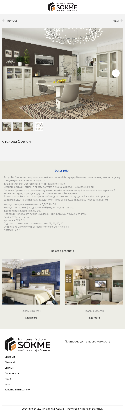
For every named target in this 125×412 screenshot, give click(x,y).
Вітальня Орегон (94, 311)
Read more (31, 317)
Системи (10, 356)
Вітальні (10, 362)
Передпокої (12, 373)
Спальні (9, 367)
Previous (12, 20)
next (116, 73)
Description (62, 170)
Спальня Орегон (31, 311)
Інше (7, 384)
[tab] (62, 170)
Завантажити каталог (18, 389)
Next (116, 20)
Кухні (8, 378)
